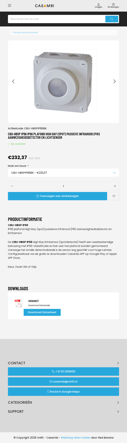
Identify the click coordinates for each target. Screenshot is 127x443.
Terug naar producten (25, 32)
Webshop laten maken (76, 438)
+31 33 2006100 (65, 371)
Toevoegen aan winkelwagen (59, 196)
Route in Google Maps (65, 392)
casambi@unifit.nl (65, 381)
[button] (13, 81)
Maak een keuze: (18, 166)
